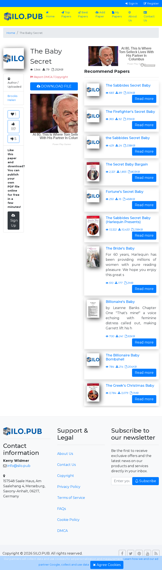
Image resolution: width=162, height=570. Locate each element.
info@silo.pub (18, 466)
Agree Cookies (109, 565)
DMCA (62, 531)
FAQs (61, 509)
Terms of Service (71, 498)
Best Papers (83, 14)
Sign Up (14, 223)
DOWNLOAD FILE (56, 86)
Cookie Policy (68, 520)
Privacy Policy (68, 487)
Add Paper (100, 14)
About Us (132, 18)
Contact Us (149, 18)
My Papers (117, 14)
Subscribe (147, 481)
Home (50, 16)
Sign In (133, 3)
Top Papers (66, 14)
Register (153, 3)
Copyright (65, 476)
